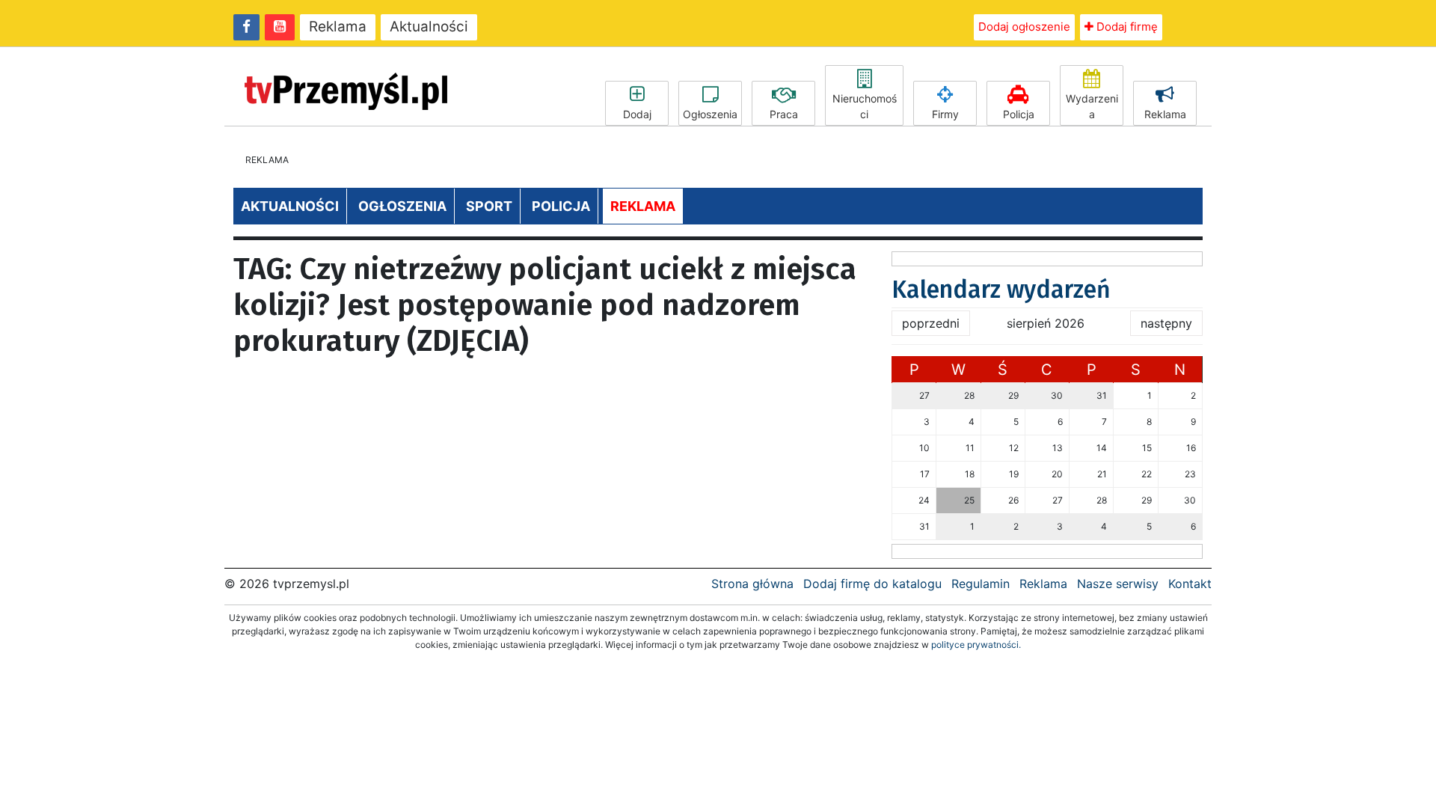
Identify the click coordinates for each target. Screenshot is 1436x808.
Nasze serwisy (1118, 583)
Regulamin (980, 583)
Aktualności (429, 26)
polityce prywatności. (976, 644)
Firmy (945, 114)
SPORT (489, 206)
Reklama (337, 26)
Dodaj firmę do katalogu (872, 583)
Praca (784, 114)
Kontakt (1190, 583)
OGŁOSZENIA (402, 206)
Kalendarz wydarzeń (1001, 289)
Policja (1018, 114)
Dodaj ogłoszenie (1024, 26)
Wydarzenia (1092, 106)
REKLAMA (642, 206)
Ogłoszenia (710, 114)
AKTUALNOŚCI (290, 206)
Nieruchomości (864, 106)
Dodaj (637, 114)
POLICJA (561, 206)
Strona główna (752, 583)
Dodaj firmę (1125, 26)
